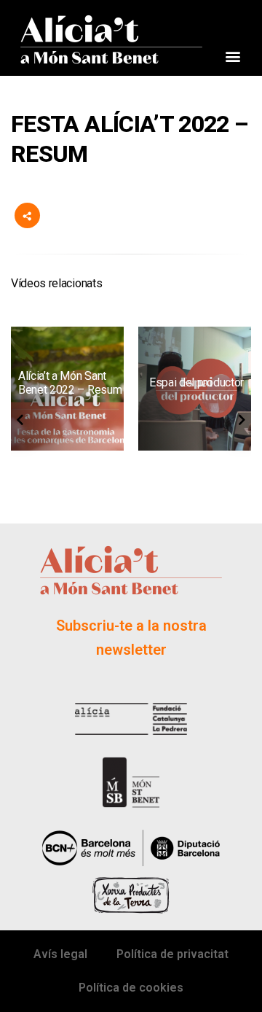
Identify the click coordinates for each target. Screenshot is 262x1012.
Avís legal (60, 954)
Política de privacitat (172, 954)
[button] (233, 56)
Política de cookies (131, 988)
